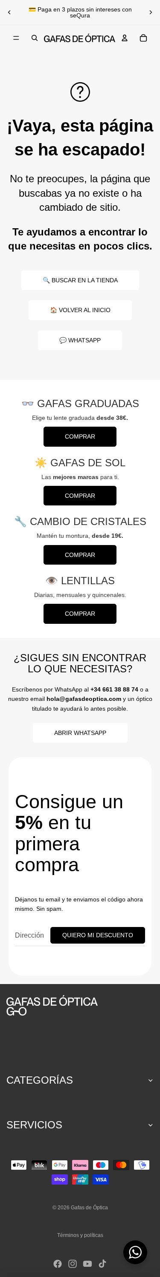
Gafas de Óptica (89, 1208)
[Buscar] (34, 38)
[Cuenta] (124, 38)
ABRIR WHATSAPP (80, 732)
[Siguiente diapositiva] (150, 12)
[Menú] (16, 38)
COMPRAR (80, 436)
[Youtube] (87, 1264)
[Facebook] (57, 1264)
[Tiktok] (102, 1264)
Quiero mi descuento (97, 935)
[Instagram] (72, 1264)
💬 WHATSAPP (80, 340)
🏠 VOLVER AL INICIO (80, 310)
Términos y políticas (80, 1235)
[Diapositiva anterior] (9, 12)
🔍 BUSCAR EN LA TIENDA (80, 280)
